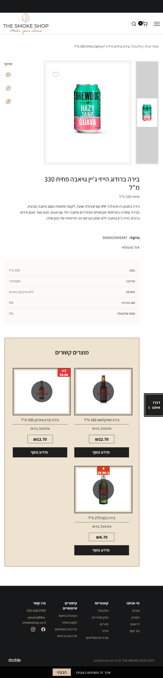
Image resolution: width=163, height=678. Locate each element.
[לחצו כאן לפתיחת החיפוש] (134, 23)
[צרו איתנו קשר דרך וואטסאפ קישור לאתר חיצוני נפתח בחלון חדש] (8, 89)
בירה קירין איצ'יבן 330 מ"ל (40, 419)
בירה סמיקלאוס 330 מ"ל (101, 419)
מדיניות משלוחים (66, 629)
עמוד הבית (152, 46)
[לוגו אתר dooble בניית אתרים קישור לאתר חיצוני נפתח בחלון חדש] (14, 660)
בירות (95, 428)
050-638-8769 (36, 610)
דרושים (135, 624)
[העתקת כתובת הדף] (8, 102)
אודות (136, 610)
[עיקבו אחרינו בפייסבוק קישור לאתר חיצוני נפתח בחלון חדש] (43, 629)
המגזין (135, 617)
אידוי (105, 631)
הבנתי (62, 672)
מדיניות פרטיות (67, 636)
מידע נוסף (101, 452)
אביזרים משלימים (97, 637)
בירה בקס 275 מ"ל (101, 517)
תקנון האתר (69, 622)
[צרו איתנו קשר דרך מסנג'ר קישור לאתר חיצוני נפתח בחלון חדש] (8, 76)
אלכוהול (137, 46)
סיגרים (104, 624)
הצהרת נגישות (68, 615)
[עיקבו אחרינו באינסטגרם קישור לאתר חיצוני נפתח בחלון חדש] (33, 629)
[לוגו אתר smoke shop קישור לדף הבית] (25, 23)
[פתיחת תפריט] (157, 24)
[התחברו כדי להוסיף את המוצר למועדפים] (56, 74)
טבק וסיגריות (100, 617)
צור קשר (134, 631)
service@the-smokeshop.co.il (34, 620)
